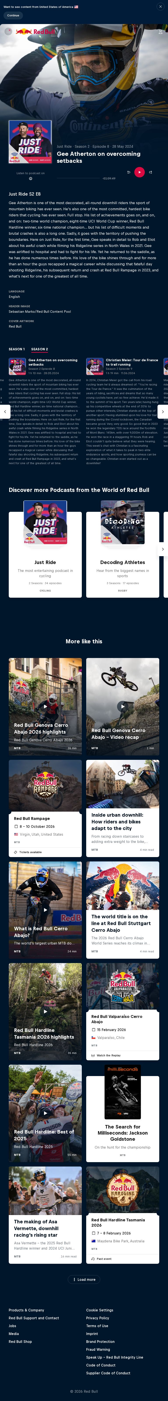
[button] (160, 12)
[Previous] (5, 412)
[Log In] (161, 31)
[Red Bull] (35, 31)
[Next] (163, 412)
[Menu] (8, 31)
